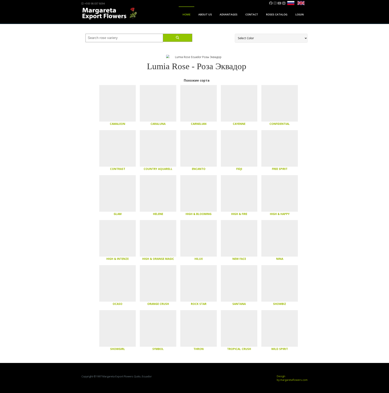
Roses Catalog (276, 14)
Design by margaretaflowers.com (292, 378)
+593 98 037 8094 (94, 3)
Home (186, 14)
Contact (251, 14)
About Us (205, 14)
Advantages (228, 14)
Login (299, 14)
